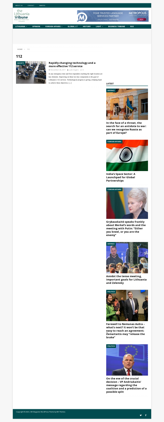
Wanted (42, 5)
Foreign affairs (53, 26)
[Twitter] (141, 415)
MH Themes (61, 412)
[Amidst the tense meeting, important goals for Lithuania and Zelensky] (127, 257)
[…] (70, 83)
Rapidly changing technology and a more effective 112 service (72, 64)
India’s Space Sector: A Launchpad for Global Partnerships (120, 177)
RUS (132, 26)
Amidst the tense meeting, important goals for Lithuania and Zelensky (126, 279)
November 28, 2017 (58, 70)
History (87, 26)
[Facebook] (146, 415)
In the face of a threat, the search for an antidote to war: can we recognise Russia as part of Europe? (126, 127)
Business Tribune (116, 26)
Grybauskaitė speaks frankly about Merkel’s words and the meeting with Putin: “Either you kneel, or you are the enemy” (126, 228)
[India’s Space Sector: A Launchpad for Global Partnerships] (127, 155)
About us (18, 5)
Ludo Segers (74, 70)
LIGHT (98, 26)
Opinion (36, 26)
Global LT (73, 26)
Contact (31, 5)
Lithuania (20, 26)
